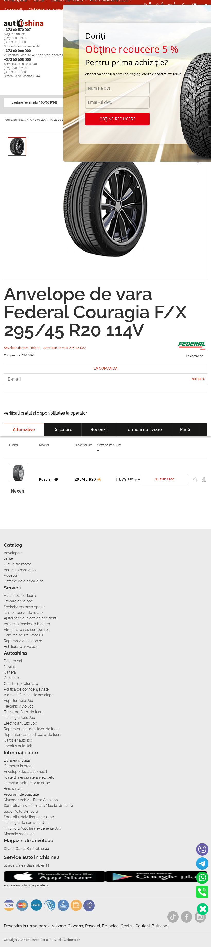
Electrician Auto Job (20, 723)
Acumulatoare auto (20, 570)
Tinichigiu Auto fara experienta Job (32, 828)
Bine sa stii (12, 789)
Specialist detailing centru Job (29, 817)
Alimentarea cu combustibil (27, 629)
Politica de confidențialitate (26, 689)
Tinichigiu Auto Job (19, 718)
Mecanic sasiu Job (19, 834)
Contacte (11, 678)
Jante (8, 558)
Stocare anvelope (18, 601)
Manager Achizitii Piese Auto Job (31, 800)
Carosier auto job (18, 740)
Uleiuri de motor (17, 564)
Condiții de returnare (21, 684)
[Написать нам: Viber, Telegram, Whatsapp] (202, 909)
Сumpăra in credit (18, 766)
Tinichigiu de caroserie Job (26, 823)
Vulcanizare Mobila (20, 595)
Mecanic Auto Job (19, 706)
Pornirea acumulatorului (24, 635)
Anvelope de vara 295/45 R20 (64, 348)
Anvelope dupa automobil (25, 772)
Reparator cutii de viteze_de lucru (32, 729)
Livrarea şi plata (17, 760)
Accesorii (13, 10)
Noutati (10, 667)
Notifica (198, 379)
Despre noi (13, 661)
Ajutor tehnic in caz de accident (30, 618)
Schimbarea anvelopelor (24, 607)
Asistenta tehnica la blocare (27, 624)
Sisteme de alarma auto (52, 10)
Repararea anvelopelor (23, 641)
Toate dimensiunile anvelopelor (30, 777)
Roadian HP (48, 479)
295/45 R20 (85, 479)
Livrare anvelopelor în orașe (27, 783)
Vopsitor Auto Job (18, 701)
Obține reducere (117, 119)
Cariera (10, 672)
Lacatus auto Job (18, 746)
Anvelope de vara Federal (22, 348)
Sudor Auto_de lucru (21, 811)
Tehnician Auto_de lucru (23, 712)
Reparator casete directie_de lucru (32, 735)
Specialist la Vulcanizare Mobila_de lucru (38, 806)
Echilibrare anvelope (21, 646)
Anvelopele (13, 553)
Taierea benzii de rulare (23, 612)
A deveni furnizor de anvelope (29, 695)
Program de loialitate (21, 794)
